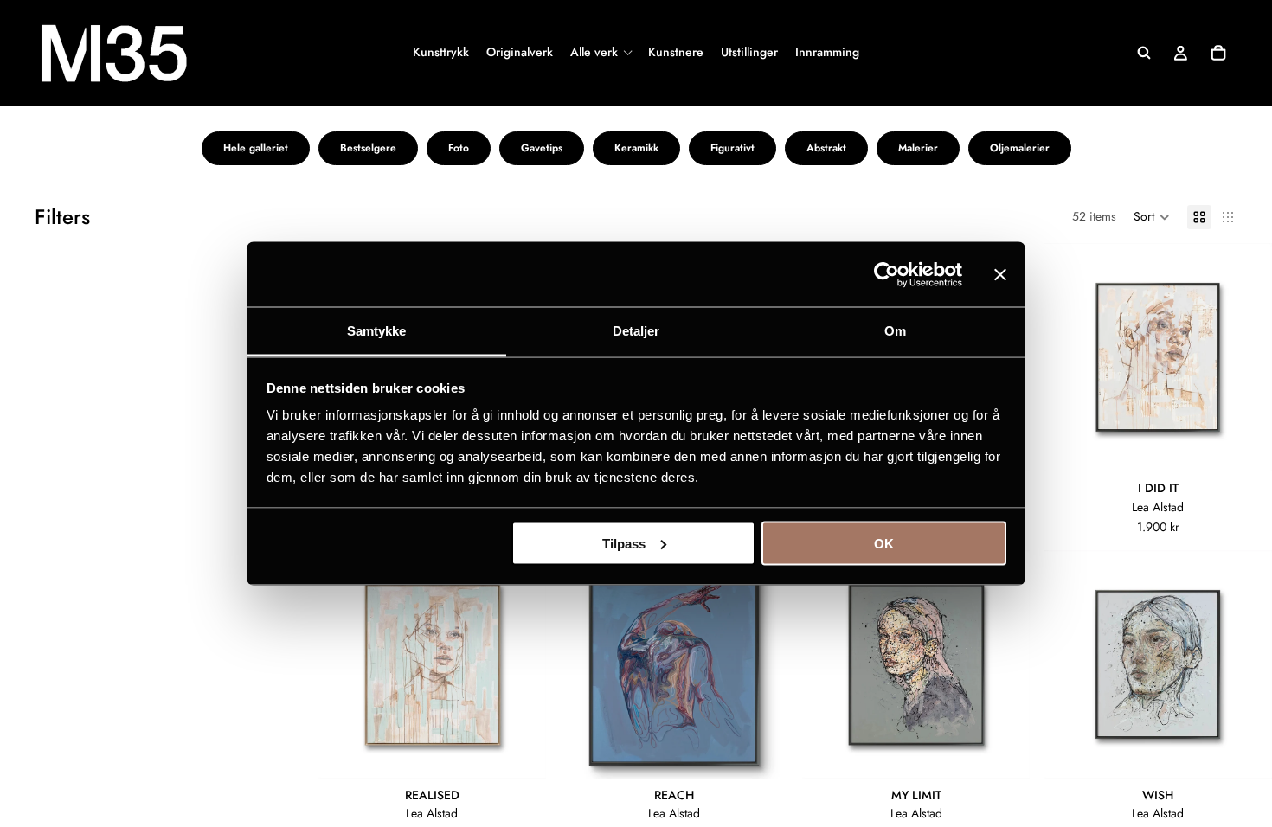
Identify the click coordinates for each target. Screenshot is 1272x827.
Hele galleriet (255, 148)
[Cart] (1218, 53)
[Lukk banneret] (1000, 274)
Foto (458, 148)
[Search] (1144, 53)
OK (884, 542)
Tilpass (624, 542)
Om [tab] (895, 331)
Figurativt (732, 148)
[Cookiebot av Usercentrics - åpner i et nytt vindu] (886, 274)
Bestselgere (368, 148)
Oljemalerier (1020, 148)
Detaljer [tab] (636, 331)
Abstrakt (826, 148)
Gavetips (541, 148)
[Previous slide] (1069, 357)
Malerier (918, 148)
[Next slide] (1246, 357)
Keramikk (636, 148)
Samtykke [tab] (377, 331)
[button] (1152, 217)
